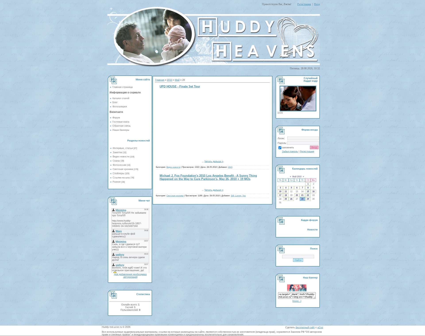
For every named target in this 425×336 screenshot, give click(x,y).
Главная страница (122, 87)
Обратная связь (121, 125)
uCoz (320, 327)
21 (302, 195)
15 (308, 191)
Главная (159, 80)
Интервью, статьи (123, 148)
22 (308, 195)
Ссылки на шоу (121, 177)
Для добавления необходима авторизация (130, 275)
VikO (230, 167)
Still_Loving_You (238, 196)
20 (297, 195)
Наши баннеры (120, 130)
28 (302, 199)
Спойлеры (118, 173)
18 (286, 195)
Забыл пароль (290, 151)
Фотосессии (119, 165)
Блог (115, 102)
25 (286, 199)
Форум (116, 117)
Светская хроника (123, 169)
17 (280, 195)
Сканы (116, 160)
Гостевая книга (120, 121)
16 (313, 191)
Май (177, 80)
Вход (317, 4)
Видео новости (121, 156)
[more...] (296, 301)
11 (286, 191)
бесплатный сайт (305, 327)
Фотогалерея (119, 106)
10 (280, 191)
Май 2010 (296, 177)
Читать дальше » (213, 161)
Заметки (117, 152)
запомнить (288, 147)
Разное (117, 181)
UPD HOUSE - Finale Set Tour (180, 86)
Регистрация (304, 4)
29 (308, 199)
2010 (169, 80)
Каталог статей (120, 98)
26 (291, 199)
